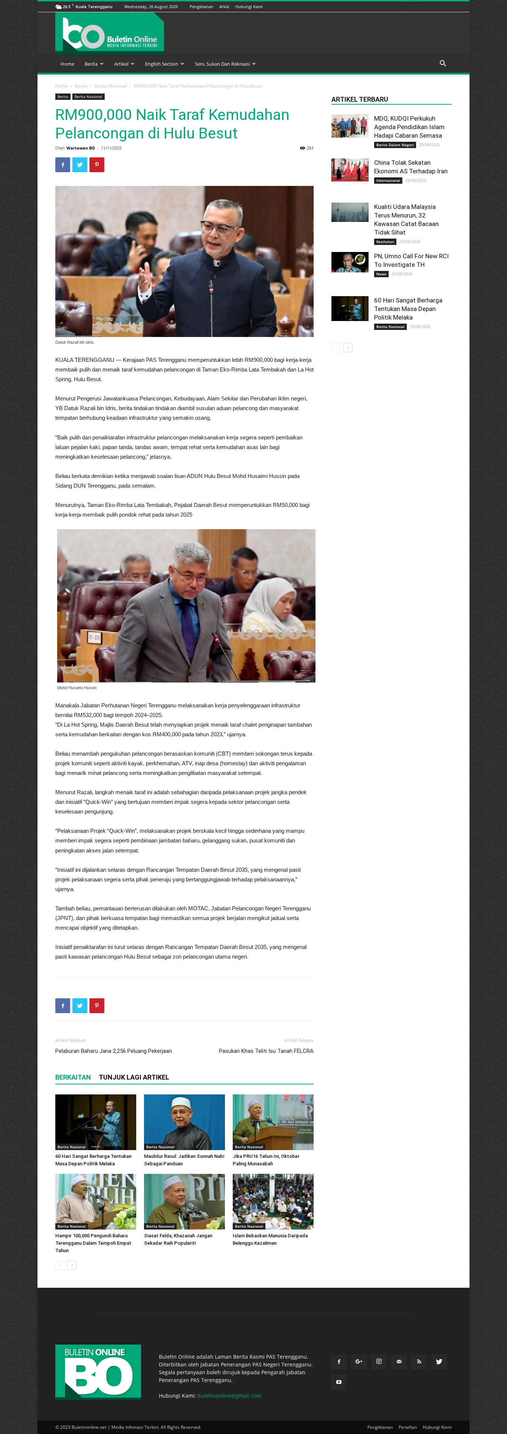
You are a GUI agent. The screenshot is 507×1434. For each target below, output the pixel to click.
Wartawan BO (80, 148)
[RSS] (429, 6)
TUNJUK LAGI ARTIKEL (134, 1077)
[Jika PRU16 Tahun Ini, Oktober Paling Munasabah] (273, 1122)
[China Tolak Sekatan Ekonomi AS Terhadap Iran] (350, 169)
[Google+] (401, 6)
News (381, 273)
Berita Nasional (111, 86)
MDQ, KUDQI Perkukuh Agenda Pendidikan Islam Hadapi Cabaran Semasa (409, 127)
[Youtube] (448, 6)
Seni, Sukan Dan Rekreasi (222, 63)
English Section (161, 63)
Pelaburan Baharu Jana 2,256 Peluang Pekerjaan (113, 1051)
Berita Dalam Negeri (395, 144)
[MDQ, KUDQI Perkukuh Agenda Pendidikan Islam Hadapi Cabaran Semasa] (350, 126)
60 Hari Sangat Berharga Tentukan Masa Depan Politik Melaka (408, 309)
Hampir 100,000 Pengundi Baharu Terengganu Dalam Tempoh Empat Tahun (93, 1243)
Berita (91, 63)
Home (67, 63)
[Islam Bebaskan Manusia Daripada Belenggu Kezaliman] (273, 1202)
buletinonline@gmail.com (229, 1395)
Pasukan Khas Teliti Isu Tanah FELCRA (266, 1051)
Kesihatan (385, 241)
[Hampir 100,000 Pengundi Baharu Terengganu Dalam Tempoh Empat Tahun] (95, 1202)
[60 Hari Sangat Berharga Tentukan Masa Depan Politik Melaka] (95, 1122)
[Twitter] (438, 6)
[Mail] (420, 6)
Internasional (388, 180)
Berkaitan (73, 1077)
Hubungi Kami (249, 6)
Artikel (121, 63)
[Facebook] (392, 6)
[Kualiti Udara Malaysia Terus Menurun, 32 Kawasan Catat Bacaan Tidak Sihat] (350, 212)
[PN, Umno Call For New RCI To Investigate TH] (350, 262)
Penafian (408, 1427)
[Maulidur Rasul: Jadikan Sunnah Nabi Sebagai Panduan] (184, 1122)
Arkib (224, 6)
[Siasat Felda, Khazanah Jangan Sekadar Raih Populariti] (184, 1202)
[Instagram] (410, 6)
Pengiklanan (201, 6)
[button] (443, 64)
